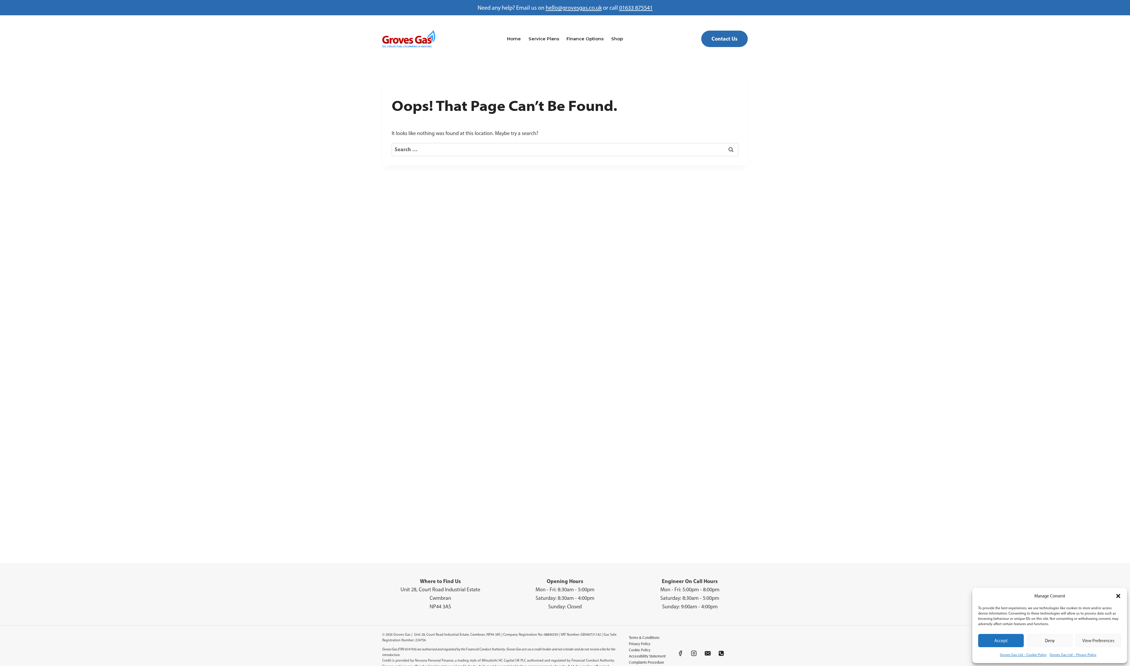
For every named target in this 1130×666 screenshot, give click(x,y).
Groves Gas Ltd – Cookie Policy (1023, 655)
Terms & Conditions (644, 637)
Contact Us (724, 38)
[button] (1118, 596)
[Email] (708, 653)
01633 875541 (636, 7)
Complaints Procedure (646, 662)
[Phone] (721, 653)
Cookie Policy (639, 650)
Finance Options (585, 38)
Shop (617, 38)
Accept (1001, 640)
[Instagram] (694, 653)
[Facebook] (680, 653)
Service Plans (544, 38)
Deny (1050, 640)
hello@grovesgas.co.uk (574, 7)
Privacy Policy (639, 644)
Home (514, 38)
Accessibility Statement (647, 656)
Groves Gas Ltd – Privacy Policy (1073, 655)
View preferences (1098, 640)
